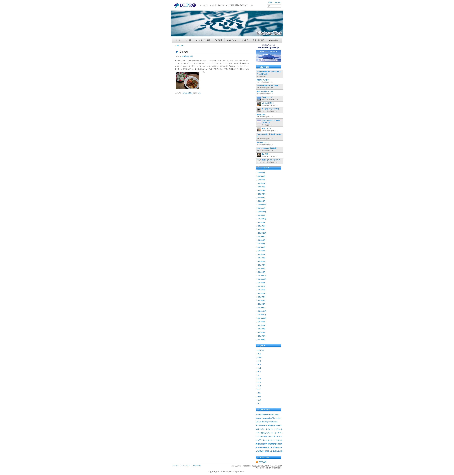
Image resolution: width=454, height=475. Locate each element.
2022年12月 (262, 205)
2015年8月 (261, 240)
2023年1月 (261, 201)
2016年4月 (261, 229)
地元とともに (261, 114)
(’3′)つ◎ (261, 350)
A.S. (259, 354)
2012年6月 (261, 332)
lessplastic (267, 418)
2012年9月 (261, 322)
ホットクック (272, 440)
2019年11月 (262, 219)
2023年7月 (261, 183)
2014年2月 (261, 272)
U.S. (259, 400)
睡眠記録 (276, 451)
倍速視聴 (271, 444)
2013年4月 (261, 297)
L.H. (199, 93)
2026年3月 (261, 173)
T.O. (259, 396)
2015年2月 (261, 251)
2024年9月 (261, 176)
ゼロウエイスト (273, 436)
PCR (263, 425)
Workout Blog (274, 40)
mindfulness (272, 422)
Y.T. (259, 403)
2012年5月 (261, 336)
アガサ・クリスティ (266, 429)
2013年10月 (262, 279)
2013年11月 (262, 276)
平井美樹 (263, 447)
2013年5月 (261, 293)
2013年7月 (261, 286)
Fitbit (277, 414)
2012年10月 (262, 318)
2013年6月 (261, 290)
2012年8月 (261, 325)
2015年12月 (262, 233)
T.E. (259, 393)
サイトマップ (185, 465)
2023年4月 (261, 190)
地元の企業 (278, 444)
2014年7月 (261, 261)
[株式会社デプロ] (185, 8)
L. (259, 375)
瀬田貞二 (261, 451)
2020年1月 (261, 215)
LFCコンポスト (276, 418)
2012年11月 (262, 315)
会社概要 (188, 40)
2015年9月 (261, 237)
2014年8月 (261, 258)
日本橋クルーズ (267, 97)
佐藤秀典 (264, 444)
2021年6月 (261, 208)
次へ (183, 45)
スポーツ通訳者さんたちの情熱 (267, 86)
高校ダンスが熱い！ (264, 80)
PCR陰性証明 (270, 425)
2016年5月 (261, 226)
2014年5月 (261, 268)
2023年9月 (261, 180)
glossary (259, 418)
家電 (257, 447)
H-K (259, 361)
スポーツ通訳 (262, 436)
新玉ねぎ (183, 52)
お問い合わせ (197, 465)
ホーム (177, 40)
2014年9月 (261, 254)
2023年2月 (261, 197)
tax (277, 425)
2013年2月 (261, 304)
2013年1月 (261, 308)
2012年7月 (261, 329)
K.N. (259, 368)
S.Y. (259, 389)
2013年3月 (261, 300)
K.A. (259, 364)
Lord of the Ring (262, 422)
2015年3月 (261, 247)
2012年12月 (262, 311)
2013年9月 (261, 283)
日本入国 (269, 447)
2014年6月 (261, 265)
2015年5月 (261, 244)
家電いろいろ (266, 128)
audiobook (264, 414)
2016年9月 (261, 222)
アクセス (176, 465)
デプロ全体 (262, 462)
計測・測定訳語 (258, 40)
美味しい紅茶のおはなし (265, 91)
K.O (259, 372)
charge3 (271, 414)
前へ (177, 45)
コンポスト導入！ (268, 103)
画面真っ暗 (268, 451)
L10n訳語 (244, 40)
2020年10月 (262, 212)
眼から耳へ (265, 154)
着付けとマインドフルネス (271, 160)
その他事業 (218, 40)
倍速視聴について (263, 142)
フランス (264, 440)
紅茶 (280, 451)
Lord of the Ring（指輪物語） (267, 148)
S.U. (259, 386)
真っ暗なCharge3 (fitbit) (270, 109)
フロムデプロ (231, 40)
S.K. (259, 382)
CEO (259, 357)
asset (258, 414)
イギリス (277, 429)
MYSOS (259, 425)
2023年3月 (261, 194)
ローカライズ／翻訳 (203, 40)
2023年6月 (261, 187)
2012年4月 (261, 339)
